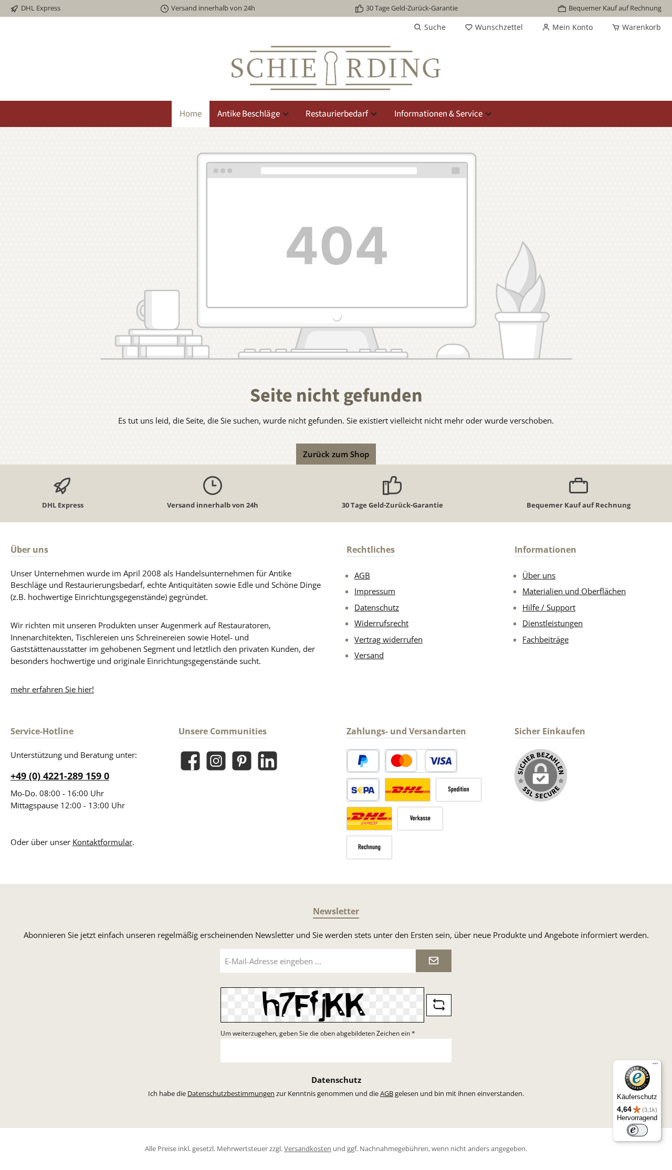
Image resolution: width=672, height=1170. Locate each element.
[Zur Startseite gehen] (336, 68)
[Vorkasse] (420, 818)
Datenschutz (376, 607)
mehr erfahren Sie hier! (52, 689)
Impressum (374, 591)
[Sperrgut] (458, 790)
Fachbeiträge (545, 639)
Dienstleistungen (552, 623)
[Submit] (433, 961)
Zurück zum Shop (336, 454)
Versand (369, 655)
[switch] (637, 1130)
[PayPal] (363, 761)
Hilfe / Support (548, 607)
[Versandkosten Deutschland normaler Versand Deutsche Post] (407, 790)
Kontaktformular (102, 842)
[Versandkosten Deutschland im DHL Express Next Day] (369, 818)
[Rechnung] (369, 847)
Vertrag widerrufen (388, 639)
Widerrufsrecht (381, 623)
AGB (362, 575)
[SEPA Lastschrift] (363, 790)
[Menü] (655, 1066)
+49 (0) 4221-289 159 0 (59, 776)
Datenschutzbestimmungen (231, 1093)
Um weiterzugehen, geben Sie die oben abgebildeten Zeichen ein (317, 1033)
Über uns (538, 575)
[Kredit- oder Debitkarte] (421, 761)
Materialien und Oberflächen (574, 591)
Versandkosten (307, 1148)
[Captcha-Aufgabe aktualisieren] (439, 1005)
